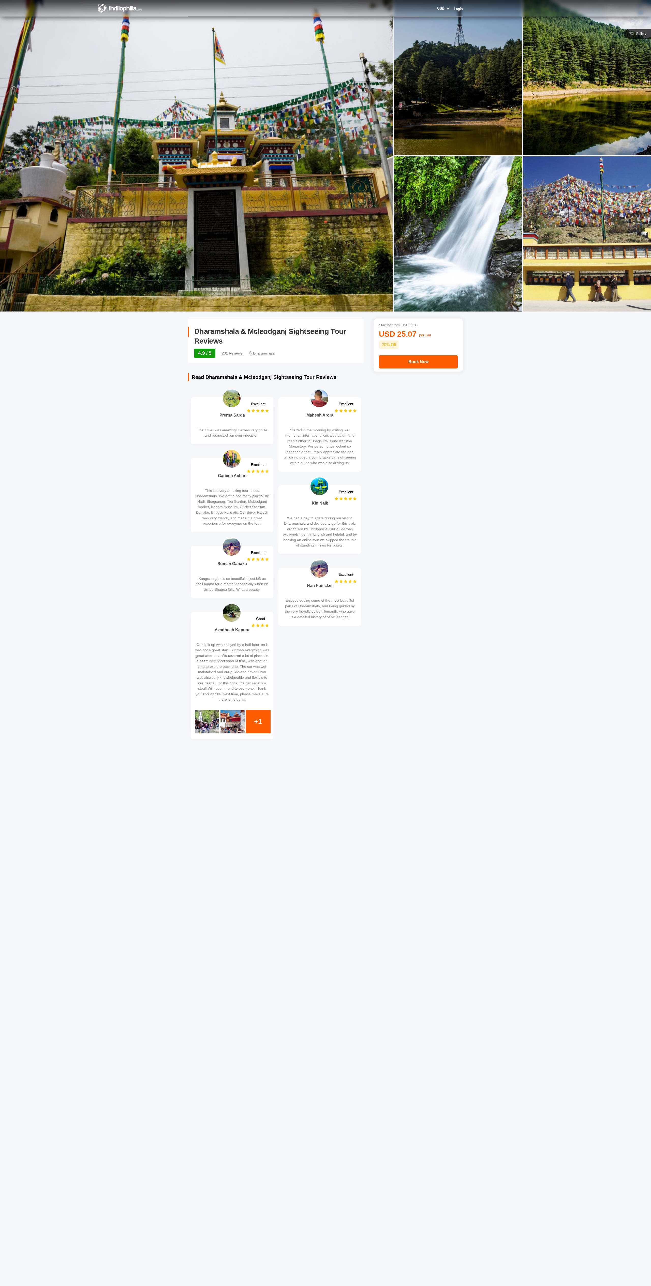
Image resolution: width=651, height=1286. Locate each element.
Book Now (418, 362)
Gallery (641, 34)
